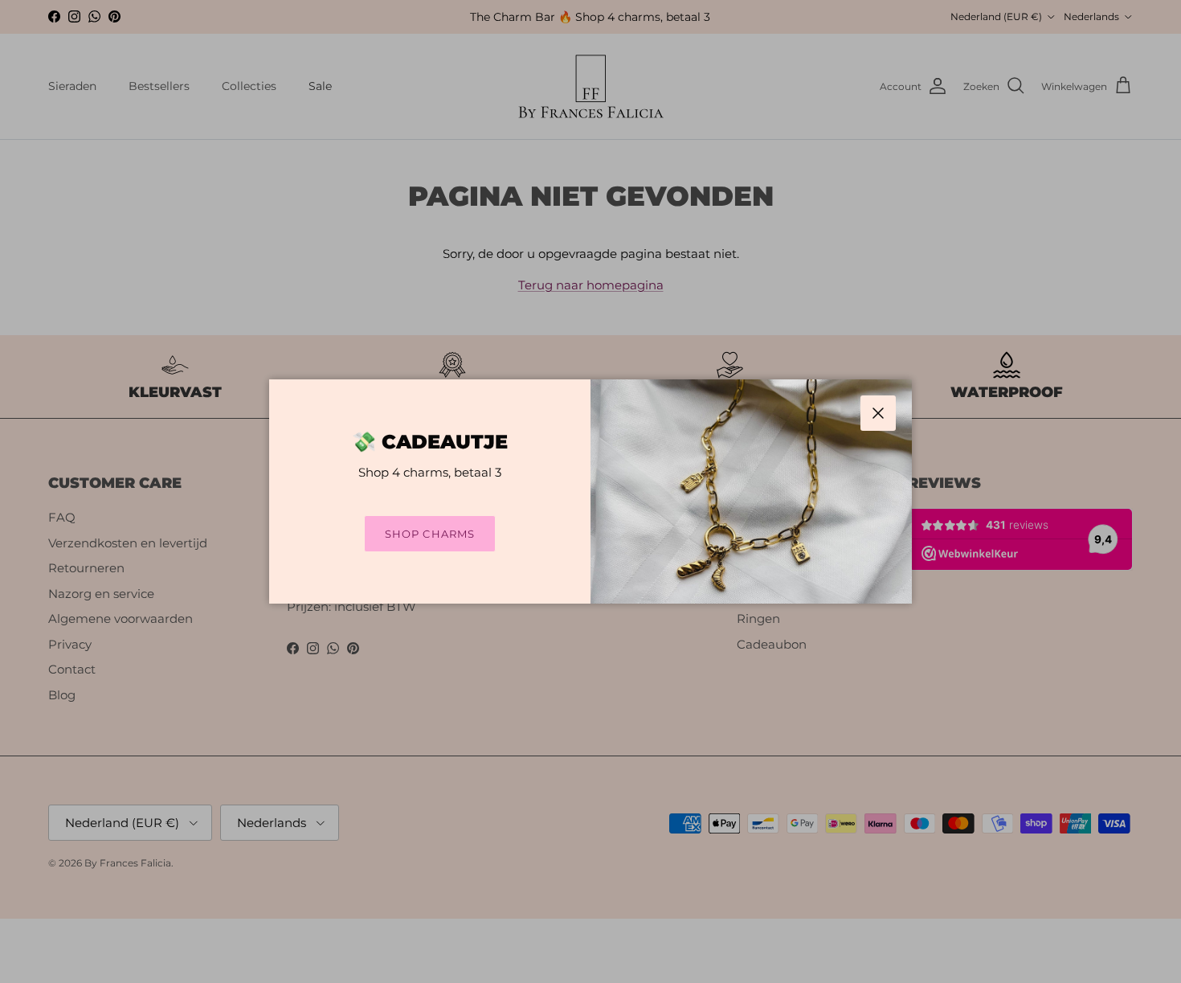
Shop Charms (429, 533)
